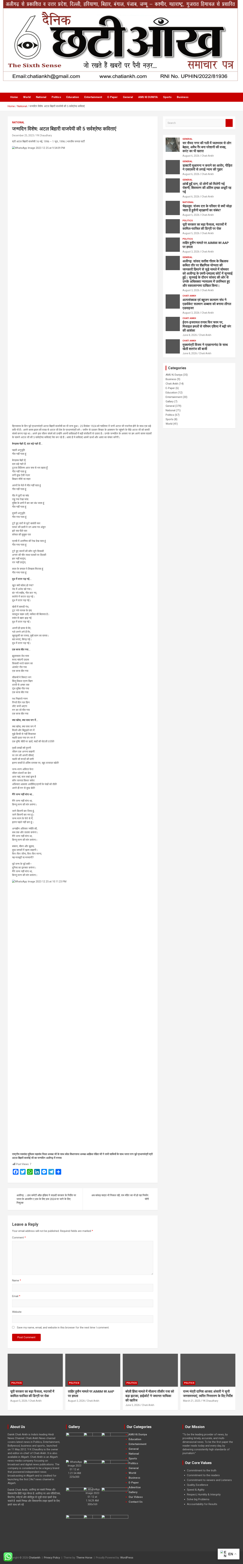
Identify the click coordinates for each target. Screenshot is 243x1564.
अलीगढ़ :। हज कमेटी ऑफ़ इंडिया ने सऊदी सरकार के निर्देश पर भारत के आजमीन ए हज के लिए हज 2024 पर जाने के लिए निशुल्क (46, 1199)
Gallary (169, 401)
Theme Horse (84, 1557)
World (27, 97)
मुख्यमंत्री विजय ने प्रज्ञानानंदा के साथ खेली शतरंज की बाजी (205, 347)
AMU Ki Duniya (174, 374)
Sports (167, 97)
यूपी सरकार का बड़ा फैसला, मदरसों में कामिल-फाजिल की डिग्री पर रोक (204, 226)
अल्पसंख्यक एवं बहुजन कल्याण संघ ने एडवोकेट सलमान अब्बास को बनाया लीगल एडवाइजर (207, 304)
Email (16, 1296)
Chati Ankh (208, 155)
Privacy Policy (52, 1557)
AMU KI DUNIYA (148, 97)
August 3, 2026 (191, 251)
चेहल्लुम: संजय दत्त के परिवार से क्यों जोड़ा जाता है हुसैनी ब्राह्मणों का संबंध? (207, 208)
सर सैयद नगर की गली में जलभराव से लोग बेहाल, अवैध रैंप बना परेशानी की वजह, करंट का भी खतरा (207, 147)
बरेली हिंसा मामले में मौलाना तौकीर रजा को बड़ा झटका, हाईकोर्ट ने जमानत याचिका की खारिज (149, 1395)
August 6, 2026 (191, 155)
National (41, 97)
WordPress (126, 1557)
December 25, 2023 (23, 135)
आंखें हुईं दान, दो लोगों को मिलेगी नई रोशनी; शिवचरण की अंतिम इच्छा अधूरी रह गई (207, 188)
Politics (56, 97)
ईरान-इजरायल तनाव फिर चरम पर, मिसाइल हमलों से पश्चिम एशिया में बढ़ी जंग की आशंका (207, 326)
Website (17, 1311)
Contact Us (135, 1501)
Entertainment (93, 97)
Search (229, 123)
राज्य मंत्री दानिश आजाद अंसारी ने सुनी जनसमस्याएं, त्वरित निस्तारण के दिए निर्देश (208, 1393)
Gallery (133, 1492)
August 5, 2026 (191, 214)
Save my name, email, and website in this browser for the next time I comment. (63, 1327)
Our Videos (136, 1497)
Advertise (135, 1487)
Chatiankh (34, 1557)
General (128, 97)
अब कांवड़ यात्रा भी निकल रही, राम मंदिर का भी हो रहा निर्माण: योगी (120, 1197)
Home (14, 97)
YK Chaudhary (44, 135)
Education (72, 97)
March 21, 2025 (191, 1400)
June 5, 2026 (132, 1405)
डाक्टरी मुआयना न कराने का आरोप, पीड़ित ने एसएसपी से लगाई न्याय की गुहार (207, 167)
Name (16, 1280)
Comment (19, 1237)
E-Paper (112, 97)
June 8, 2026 (190, 335)
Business (182, 97)
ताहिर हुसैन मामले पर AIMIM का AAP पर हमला (206, 245)
